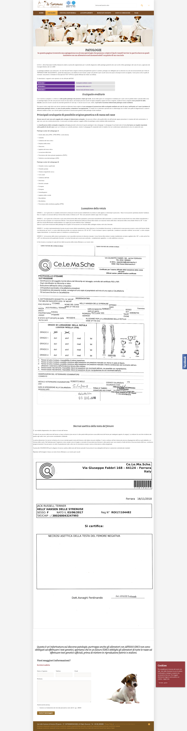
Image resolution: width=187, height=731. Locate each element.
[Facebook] (149, 724)
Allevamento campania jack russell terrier (46, 726)
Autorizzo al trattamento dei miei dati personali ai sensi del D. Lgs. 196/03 (60, 708)
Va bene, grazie (163, 683)
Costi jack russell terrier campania (63, 728)
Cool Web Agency (130, 724)
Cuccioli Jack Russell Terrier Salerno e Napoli (103, 728)
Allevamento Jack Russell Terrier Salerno (82, 728)
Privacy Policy (109, 724)
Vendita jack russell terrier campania (45, 728)
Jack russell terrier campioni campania (66, 726)
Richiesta (39, 679)
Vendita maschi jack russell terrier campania (87, 726)
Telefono (58, 671)
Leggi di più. (166, 679)
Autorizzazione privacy (44, 705)
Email (77, 671)
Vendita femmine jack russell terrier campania (109, 726)
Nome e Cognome (42, 671)
